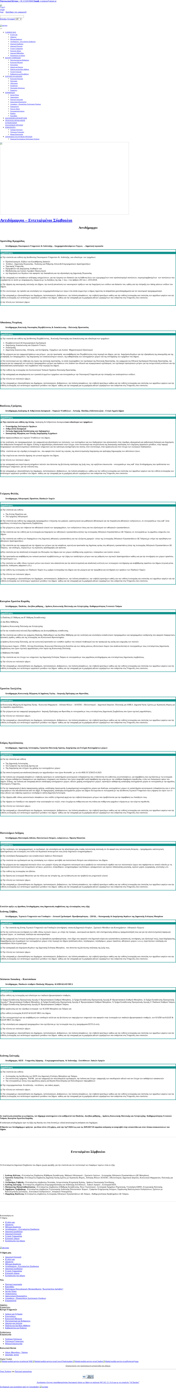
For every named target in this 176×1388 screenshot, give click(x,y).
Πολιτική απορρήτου (23, 1371)
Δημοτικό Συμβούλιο (16, 44)
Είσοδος (3, 19)
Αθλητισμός (14, 83)
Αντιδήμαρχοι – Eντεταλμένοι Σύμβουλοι (23, 42)
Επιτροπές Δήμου (15, 51)
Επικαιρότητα (14, 106)
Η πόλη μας (14, 35)
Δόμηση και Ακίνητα (16, 67)
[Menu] (1, 28)
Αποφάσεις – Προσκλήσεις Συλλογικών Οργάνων (25, 104)
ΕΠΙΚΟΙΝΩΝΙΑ (10, 127)
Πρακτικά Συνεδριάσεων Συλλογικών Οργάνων (24, 139)
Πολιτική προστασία (16, 99)
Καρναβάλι (13, 116)
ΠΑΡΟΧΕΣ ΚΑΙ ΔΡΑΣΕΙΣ (13, 76)
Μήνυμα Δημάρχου (16, 39)
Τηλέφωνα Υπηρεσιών (17, 132)
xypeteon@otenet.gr (45, 1)
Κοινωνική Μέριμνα (16, 62)
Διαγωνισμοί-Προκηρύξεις (18, 102)
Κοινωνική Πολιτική (16, 79)
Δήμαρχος (13, 37)
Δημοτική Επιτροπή (16, 46)
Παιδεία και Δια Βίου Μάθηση (19, 69)
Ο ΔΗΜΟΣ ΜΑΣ (10, 32)
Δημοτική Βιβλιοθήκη (17, 53)
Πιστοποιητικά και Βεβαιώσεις (19, 60)
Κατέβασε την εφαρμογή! (16, 12)
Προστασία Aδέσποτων (17, 88)
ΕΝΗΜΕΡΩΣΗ (10, 93)
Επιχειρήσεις (14, 65)
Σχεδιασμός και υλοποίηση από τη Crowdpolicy (20, 1387)
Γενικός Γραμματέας (16, 48)
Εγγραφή (11, 19)
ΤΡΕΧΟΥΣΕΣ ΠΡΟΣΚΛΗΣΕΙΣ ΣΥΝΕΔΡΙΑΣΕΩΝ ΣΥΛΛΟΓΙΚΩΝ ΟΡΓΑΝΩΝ (15, 123)
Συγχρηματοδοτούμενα (17, 111)
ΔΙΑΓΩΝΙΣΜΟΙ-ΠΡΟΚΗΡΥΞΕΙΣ (16, 118)
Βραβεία (12, 113)
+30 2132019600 (17, 1)
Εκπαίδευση (14, 86)
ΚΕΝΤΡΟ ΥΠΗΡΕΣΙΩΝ (13, 58)
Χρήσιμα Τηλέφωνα (16, 130)
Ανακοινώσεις (14, 97)
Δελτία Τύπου (14, 95)
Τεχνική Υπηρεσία (15, 72)
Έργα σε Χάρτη (15, 109)
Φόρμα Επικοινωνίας (16, 134)
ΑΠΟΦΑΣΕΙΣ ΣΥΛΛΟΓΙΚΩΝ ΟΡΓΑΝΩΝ (18, 137)
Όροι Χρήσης (5, 1371)
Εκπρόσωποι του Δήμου (17, 55)
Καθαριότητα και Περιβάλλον (19, 74)
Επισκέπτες (13, 90)
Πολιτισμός (13, 81)
